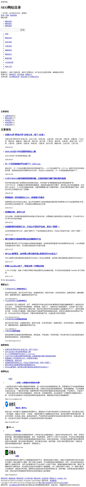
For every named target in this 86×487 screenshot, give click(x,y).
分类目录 (8, 46)
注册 (7, 15)
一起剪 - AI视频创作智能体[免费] (28, 382)
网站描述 (8, 26)
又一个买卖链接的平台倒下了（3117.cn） (23, 164)
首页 (6, 34)
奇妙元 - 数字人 (21, 408)
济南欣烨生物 (22, 319)
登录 (2, 15)
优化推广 (8, 120)
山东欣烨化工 (22, 301)
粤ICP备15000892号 (46, 483)
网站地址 (8, 23)
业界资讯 (8, 116)
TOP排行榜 (9, 62)
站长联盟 (8, 122)
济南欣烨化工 (22, 289)
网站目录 (8, 38)
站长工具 (8, 66)
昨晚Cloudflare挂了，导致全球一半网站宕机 (24, 266)
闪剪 (17, 456)
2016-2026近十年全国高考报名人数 (20, 151)
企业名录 (8, 124)
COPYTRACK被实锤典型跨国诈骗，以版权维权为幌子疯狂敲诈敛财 (35, 178)
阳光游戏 (16, 331)
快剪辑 (18, 431)
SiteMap (60, 478)
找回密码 (13, 15)
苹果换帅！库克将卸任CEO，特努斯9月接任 (24, 197)
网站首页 (4, 478)
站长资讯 (8, 42)
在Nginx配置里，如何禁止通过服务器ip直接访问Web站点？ (31, 254)
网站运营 (8, 118)
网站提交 (8, 54)
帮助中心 (28, 74)
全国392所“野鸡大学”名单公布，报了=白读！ (25, 135)
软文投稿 (20, 74)
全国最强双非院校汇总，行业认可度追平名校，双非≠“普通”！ (32, 227)
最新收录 (8, 50)
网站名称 (8, 21)
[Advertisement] (43, 93)
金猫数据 (53, 480)
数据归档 (8, 58)
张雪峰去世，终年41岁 (15, 212)
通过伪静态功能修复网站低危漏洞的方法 (23, 239)
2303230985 (64, 483)
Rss (65, 478)
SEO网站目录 (14, 77)
